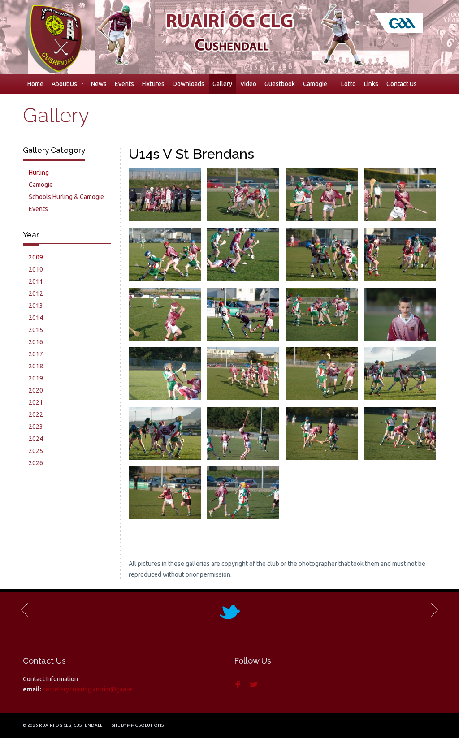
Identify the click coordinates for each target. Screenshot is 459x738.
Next (434, 610)
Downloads (188, 83)
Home (35, 83)
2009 (36, 257)
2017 (36, 354)
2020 (36, 390)
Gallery (222, 83)
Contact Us (401, 83)
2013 (36, 305)
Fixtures (153, 83)
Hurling (39, 172)
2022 (36, 414)
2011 (36, 281)
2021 (36, 402)
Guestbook (279, 83)
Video (248, 83)
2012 (36, 293)
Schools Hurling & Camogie (66, 196)
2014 (36, 317)
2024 (36, 438)
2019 (36, 378)
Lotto (348, 83)
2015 (36, 329)
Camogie (315, 83)
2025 (36, 450)
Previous (25, 610)
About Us (64, 83)
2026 (36, 462)
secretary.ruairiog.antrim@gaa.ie (87, 689)
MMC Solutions (145, 725)
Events (124, 83)
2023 (36, 426)
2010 (36, 269)
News (99, 83)
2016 (36, 341)
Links (371, 83)
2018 (36, 366)
